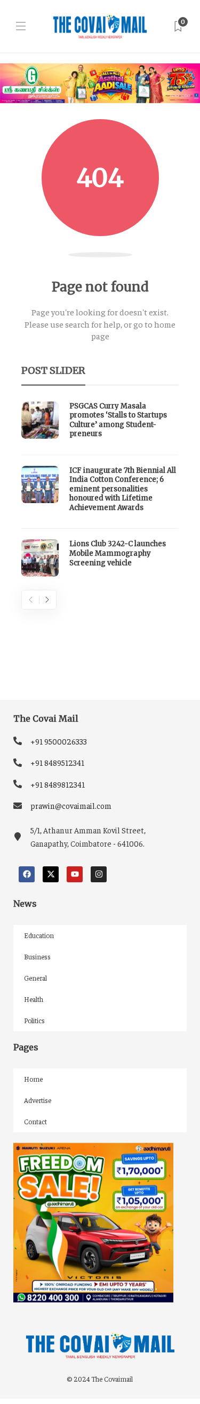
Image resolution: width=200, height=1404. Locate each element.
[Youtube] (75, 874)
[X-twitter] (51, 874)
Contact (35, 1121)
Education (39, 935)
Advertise (37, 1100)
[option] (100, 489)
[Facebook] (27, 874)
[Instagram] (99, 874)
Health (33, 999)
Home (33, 1078)
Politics (34, 1020)
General (35, 977)
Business (37, 956)
